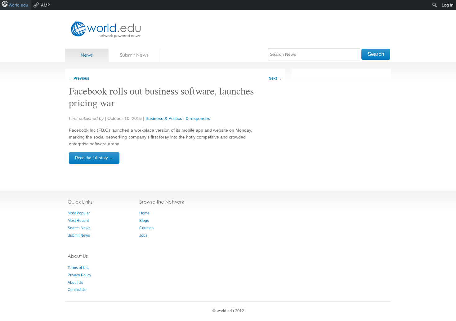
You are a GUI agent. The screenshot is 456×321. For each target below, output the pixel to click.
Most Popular (79, 213)
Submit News (134, 55)
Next (275, 78)
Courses (146, 228)
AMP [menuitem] (45, 4)
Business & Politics (163, 118)
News (87, 55)
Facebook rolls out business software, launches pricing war (161, 96)
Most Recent (78, 220)
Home (144, 213)
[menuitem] (435, 5)
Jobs (143, 235)
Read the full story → (94, 158)
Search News (79, 228)
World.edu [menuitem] (18, 4)
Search (376, 54)
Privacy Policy (79, 275)
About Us (75, 282)
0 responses (198, 118)
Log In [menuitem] (448, 4)
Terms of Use (79, 268)
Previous (79, 78)
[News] (104, 29)
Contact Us (77, 290)
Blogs (144, 220)
